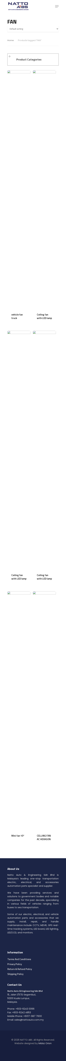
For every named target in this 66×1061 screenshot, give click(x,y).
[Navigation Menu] (57, 6)
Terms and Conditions (19, 959)
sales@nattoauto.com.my (29, 1019)
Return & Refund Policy (19, 969)
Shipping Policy (15, 974)
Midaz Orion (45, 1043)
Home (10, 40)
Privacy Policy (14, 964)
